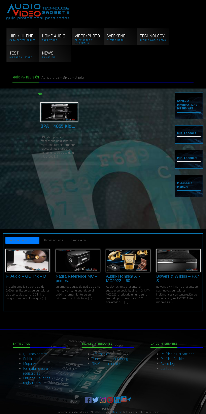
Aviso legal (169, 363)
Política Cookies (173, 358)
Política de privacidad (178, 354)
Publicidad (31, 358)
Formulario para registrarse (35, 371)
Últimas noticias (53, 240)
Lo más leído (77, 240)
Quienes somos (35, 354)
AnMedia (117, 412)
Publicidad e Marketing (110, 358)
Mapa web (31, 363)
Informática (101, 354)
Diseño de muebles (107, 363)
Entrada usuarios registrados (36, 381)
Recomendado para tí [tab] (22, 240)
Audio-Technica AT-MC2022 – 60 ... (123, 278)
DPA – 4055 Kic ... (57, 126)
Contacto (167, 368)
